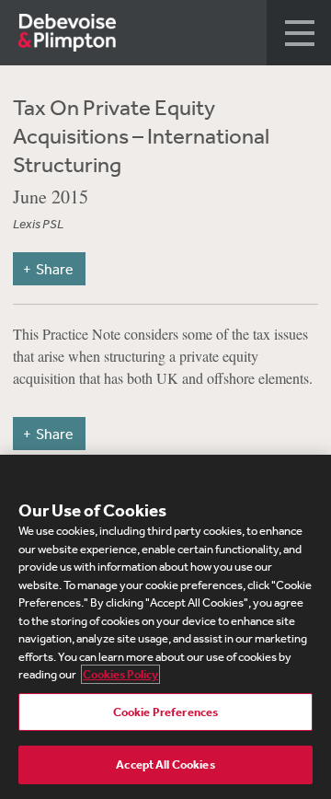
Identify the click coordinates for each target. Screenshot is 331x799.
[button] (299, 32)
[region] (165, 627)
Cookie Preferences (165, 712)
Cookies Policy (120, 674)
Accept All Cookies (165, 764)
